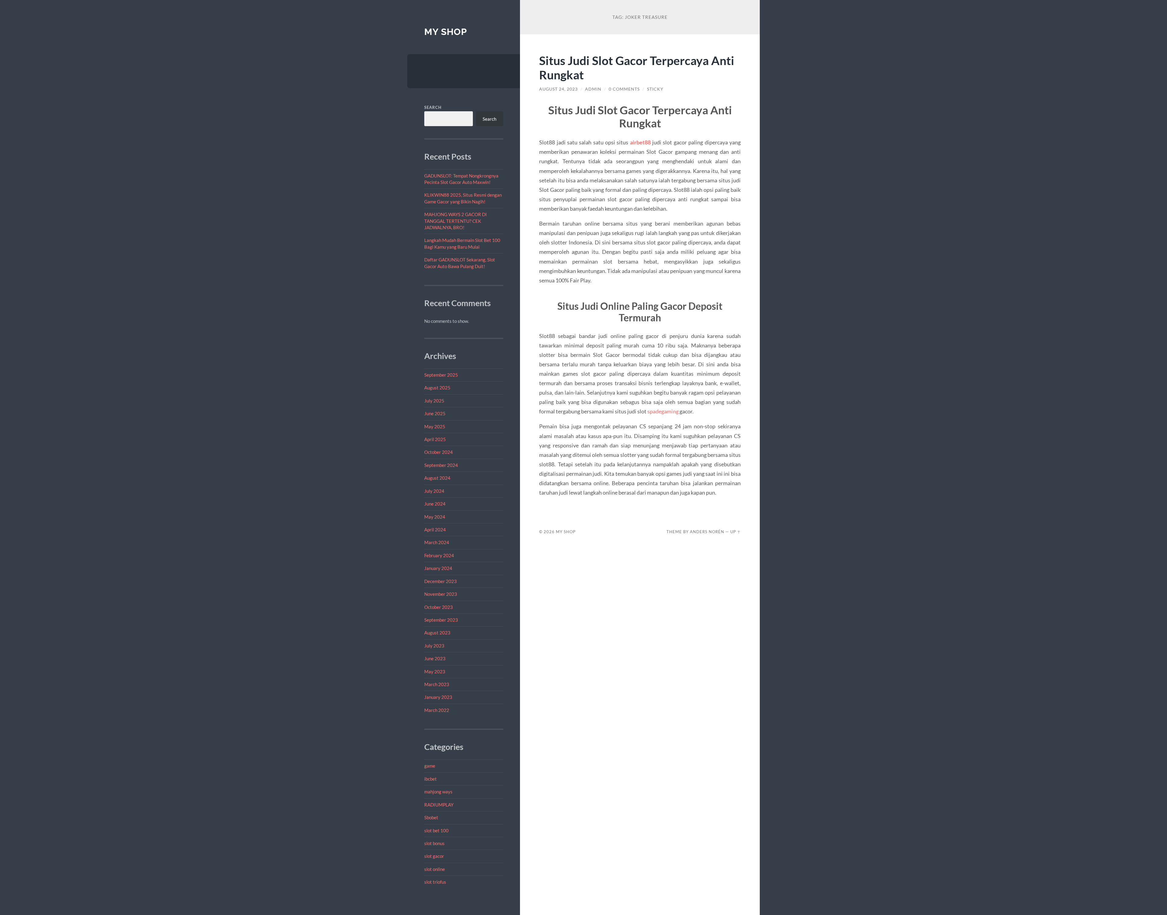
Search (433, 107)
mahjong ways (438, 791)
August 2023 (437, 632)
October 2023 (438, 607)
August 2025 (437, 387)
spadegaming (663, 411)
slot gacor (434, 856)
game (429, 765)
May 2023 (434, 671)
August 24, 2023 (558, 89)
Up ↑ (735, 531)
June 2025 (435, 413)
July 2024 (434, 491)
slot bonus (434, 843)
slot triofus (435, 882)
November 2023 (440, 594)
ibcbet (430, 779)
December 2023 (440, 581)
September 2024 (441, 465)
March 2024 (436, 542)
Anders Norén (707, 531)
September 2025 (441, 375)
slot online (434, 869)
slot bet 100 (436, 830)
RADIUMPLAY (438, 804)
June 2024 (435, 503)
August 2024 (437, 478)
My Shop (445, 31)
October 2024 (438, 452)
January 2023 (438, 697)
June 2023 (435, 658)
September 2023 (441, 620)
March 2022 (436, 710)
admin (593, 89)
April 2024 (435, 529)
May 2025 (434, 426)
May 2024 (434, 517)
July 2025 (434, 400)
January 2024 (438, 568)
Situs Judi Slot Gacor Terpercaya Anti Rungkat (636, 67)
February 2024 (439, 555)
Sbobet (431, 817)
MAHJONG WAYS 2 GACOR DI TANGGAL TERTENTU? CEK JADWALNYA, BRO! (455, 221)
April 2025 (435, 439)
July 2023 (434, 645)
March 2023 (436, 684)
